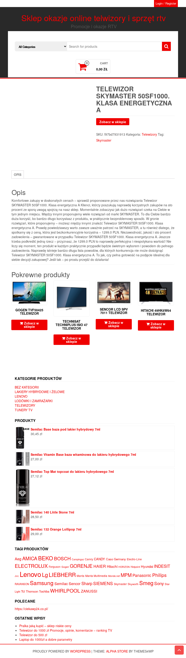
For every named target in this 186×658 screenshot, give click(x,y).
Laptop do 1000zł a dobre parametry (45, 639)
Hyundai (147, 566)
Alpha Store (117, 651)
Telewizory (149, 134)
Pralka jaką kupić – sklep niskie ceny (45, 625)
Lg (45, 574)
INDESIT (162, 566)
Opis (17, 174)
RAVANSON (22, 584)
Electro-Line (134, 559)
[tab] (17, 174)
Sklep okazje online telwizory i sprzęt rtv (93, 17)
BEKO (45, 558)
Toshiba (44, 591)
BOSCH (62, 558)
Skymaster (103, 140)
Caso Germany (116, 559)
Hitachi (112, 566)
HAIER (99, 566)
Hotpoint (135, 566)
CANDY (99, 559)
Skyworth (133, 584)
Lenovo (21, 396)
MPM (126, 574)
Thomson (32, 591)
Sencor (75, 583)
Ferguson (55, 566)
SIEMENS (103, 583)
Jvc (17, 576)
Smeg (146, 583)
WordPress (80, 651)
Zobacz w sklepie (112, 122)
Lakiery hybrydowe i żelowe (40, 391)
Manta (80, 576)
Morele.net (114, 576)
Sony (159, 583)
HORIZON (124, 566)
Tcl (23, 591)
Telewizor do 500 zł (33, 635)
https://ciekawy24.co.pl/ (31, 608)
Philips (159, 574)
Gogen (65, 566)
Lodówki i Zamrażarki (34, 401)
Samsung (42, 583)
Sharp (86, 583)
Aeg (18, 558)
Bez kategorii (27, 387)
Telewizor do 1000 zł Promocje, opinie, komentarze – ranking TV (65, 630)
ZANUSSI (89, 591)
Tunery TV (23, 410)
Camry (89, 559)
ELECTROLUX (31, 565)
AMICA (29, 558)
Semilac (61, 583)
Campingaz (78, 559)
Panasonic (141, 575)
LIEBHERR (62, 574)
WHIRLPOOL (65, 590)
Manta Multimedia (96, 576)
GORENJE (81, 565)
